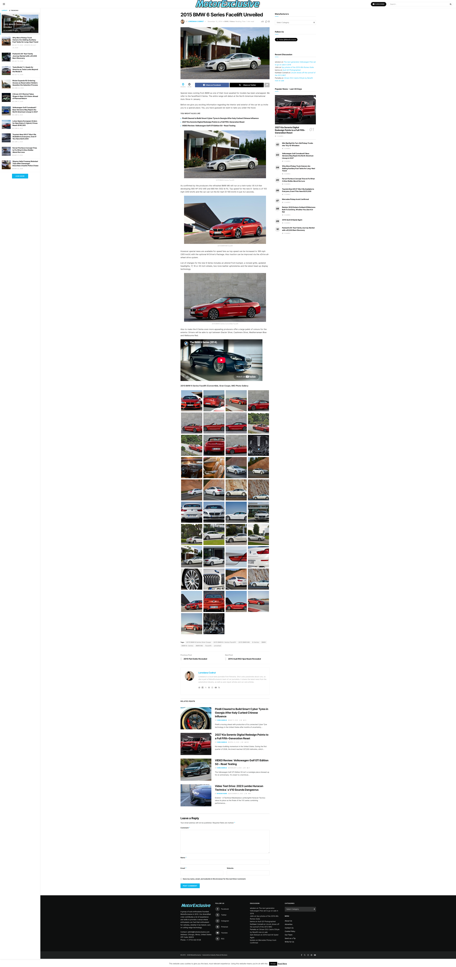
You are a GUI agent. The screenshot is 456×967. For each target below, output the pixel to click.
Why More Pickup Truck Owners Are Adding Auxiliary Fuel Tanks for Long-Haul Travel (25, 40)
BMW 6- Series (187, 646)
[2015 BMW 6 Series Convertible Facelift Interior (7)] (214, 467)
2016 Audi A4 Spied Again (292, 220)
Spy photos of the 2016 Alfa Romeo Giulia (298, 67)
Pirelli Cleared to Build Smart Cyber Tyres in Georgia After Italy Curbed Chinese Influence (220, 118)
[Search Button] (451, 4)
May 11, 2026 (233, 720)
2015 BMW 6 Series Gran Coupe (198, 642)
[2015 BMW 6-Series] (191, 400)
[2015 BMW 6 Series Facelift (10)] (258, 512)
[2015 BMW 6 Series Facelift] (191, 556)
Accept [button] (273, 964)
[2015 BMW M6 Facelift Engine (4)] (214, 623)
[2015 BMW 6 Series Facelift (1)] (236, 467)
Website (230, 868)
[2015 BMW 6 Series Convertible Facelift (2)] (191, 423)
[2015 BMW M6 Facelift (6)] (191, 623)
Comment (185, 828)
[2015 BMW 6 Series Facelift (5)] (236, 490)
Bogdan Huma (222, 793)
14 (245, 720)
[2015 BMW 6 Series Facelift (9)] (236, 512)
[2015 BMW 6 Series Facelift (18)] (258, 556)
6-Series (255, 642)
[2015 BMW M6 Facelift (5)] (258, 601)
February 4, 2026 (235, 768)
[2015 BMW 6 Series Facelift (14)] (258, 534)
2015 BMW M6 (244, 642)
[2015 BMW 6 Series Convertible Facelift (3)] (214, 423)
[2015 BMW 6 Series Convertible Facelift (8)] (258, 423)
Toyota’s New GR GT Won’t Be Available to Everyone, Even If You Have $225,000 (24, 136)
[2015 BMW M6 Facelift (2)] (214, 601)
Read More (282, 963)
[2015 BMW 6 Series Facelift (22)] (258, 579)
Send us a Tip (290, 938)
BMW (226, 21)
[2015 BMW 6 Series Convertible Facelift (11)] (236, 445)
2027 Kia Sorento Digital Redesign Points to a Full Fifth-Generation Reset (213, 122)
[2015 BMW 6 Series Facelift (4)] (214, 490)
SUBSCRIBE (379, 4)
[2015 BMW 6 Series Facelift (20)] (214, 579)
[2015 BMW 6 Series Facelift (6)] (258, 490)
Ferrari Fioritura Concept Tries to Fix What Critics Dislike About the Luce (24, 150)
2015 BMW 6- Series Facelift (225, 642)
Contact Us (289, 928)
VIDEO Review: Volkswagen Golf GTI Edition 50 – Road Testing (208, 125)
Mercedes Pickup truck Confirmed (295, 199)
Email (183, 868)
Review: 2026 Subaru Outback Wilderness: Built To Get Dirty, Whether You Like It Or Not (299, 209)
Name (183, 857)
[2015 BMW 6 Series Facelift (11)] (191, 534)
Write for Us (289, 942)
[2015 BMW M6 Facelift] (191, 601)
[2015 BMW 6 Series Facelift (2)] (258, 467)
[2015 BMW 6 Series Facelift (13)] (236, 534)
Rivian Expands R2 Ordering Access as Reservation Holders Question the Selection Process (25, 83)
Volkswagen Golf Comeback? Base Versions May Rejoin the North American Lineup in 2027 (25, 109)
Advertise (288, 924)
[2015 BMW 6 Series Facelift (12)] (214, 534)
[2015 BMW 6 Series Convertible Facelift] (258, 400)
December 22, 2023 (236, 793)
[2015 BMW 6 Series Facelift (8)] (214, 512)
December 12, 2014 (215, 21)
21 (249, 768)
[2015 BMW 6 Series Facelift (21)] (236, 579)
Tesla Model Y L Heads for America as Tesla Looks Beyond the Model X (25, 69)
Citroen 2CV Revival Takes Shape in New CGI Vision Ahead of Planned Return (25, 96)
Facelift (208, 646)
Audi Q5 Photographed (292, 70)
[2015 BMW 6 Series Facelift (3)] (191, 490)
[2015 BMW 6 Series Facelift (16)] (214, 556)
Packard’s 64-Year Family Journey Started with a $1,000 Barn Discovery (24, 56)
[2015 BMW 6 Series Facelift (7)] (191, 512)
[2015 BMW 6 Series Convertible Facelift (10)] (214, 445)
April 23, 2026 (234, 742)
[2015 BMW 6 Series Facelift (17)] (236, 556)
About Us (288, 921)
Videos (232, 21)
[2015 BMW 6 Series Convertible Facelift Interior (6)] (191, 467)
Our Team (288, 935)
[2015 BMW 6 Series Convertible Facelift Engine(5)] (258, 445)
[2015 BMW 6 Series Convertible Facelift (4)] (236, 423)
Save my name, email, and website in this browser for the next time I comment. (214, 879)
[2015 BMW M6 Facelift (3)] (236, 601)
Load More (20, 176)
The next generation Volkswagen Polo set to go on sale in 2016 (264, 910)
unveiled (217, 646)
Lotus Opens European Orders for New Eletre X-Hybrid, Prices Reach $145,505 (25, 123)
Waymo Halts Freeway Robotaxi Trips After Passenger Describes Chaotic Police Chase (25, 163)
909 (247, 742)
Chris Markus (222, 720)
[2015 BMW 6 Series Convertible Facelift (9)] (191, 445)
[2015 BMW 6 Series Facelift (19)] (191, 579)
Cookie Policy (290, 931)
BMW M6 (199, 646)
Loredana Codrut (196, 21)
